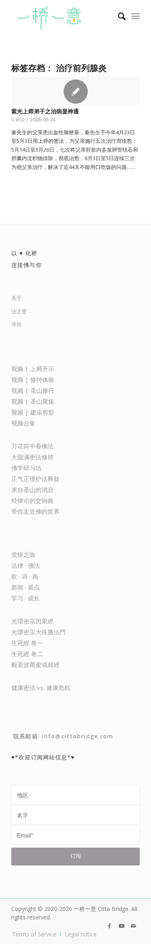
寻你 (16, 324)
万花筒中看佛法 (32, 446)
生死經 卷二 (27, 654)
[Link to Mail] (134, 926)
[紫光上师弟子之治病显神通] (75, 91)
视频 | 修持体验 (32, 379)
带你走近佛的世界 (35, 511)
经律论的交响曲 (32, 500)
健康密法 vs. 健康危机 (40, 688)
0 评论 (18, 119)
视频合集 (23, 423)
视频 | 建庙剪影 (32, 412)
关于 (16, 298)
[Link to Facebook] (109, 926)
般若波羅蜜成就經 (35, 665)
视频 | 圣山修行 (32, 390)
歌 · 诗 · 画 (24, 576)
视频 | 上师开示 (32, 369)
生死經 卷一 (27, 643)
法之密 (19, 311)
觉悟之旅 (23, 554)
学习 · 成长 (25, 598)
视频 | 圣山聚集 (32, 401)
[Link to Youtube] (122, 926)
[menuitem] (118, 16)
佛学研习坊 (26, 468)
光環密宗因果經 (32, 621)
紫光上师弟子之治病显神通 (45, 111)
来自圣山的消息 (32, 490)
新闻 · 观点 (25, 587)
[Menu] (135, 16)
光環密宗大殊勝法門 (38, 632)
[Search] (118, 16)
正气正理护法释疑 (35, 479)
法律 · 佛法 (25, 565)
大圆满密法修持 (32, 457)
